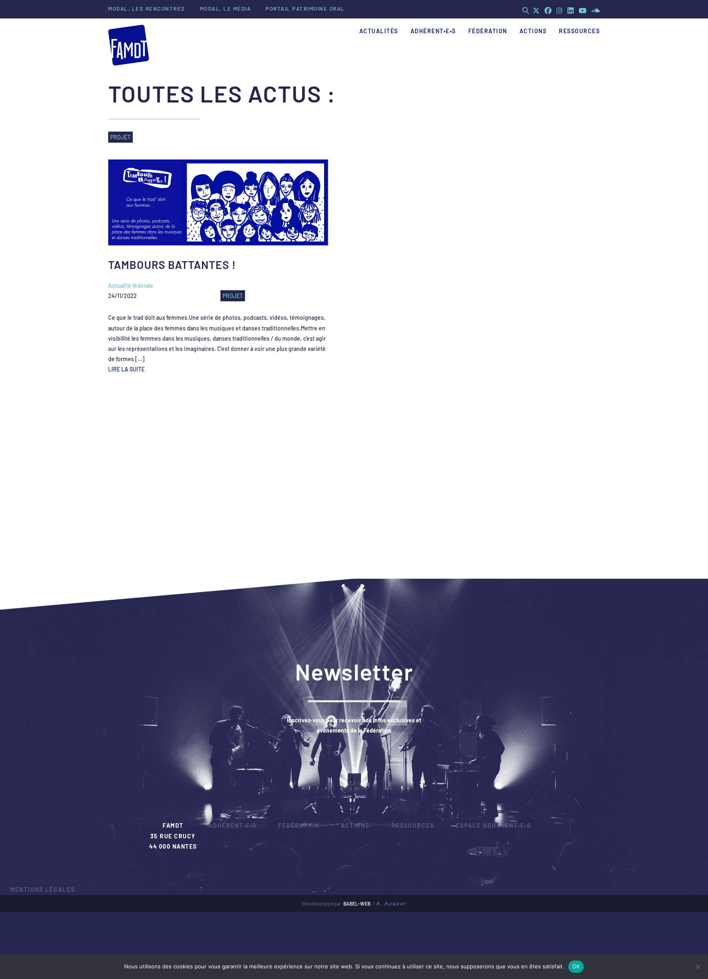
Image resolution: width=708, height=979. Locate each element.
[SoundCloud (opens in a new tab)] (594, 10)
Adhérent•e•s (232, 825)
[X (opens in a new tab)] (536, 10)
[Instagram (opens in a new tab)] (559, 10)
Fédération (298, 825)
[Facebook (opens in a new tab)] (548, 10)
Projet (232, 295)
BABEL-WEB (356, 903)
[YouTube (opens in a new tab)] (582, 10)
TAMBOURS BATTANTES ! (172, 264)
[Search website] (525, 10)
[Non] (698, 967)
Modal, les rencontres (146, 8)
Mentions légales (42, 889)
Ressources (412, 825)
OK (576, 966)
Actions (355, 825)
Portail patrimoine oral (305, 8)
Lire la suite (126, 369)
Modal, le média (225, 8)
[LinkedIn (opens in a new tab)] (570, 10)
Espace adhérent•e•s (493, 825)
